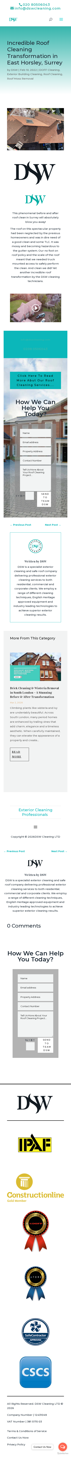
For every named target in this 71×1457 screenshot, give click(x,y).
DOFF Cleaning (49, 69)
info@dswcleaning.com (35, 339)
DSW (14, 69)
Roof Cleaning (52, 74)
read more (16, 754)
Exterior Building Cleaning (24, 74)
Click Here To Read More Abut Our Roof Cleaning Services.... (35, 380)
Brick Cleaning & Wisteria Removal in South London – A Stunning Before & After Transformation (34, 692)
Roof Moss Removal (20, 78)
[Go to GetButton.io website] (62, 1453)
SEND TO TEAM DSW (45, 499)
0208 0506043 (35, 349)
